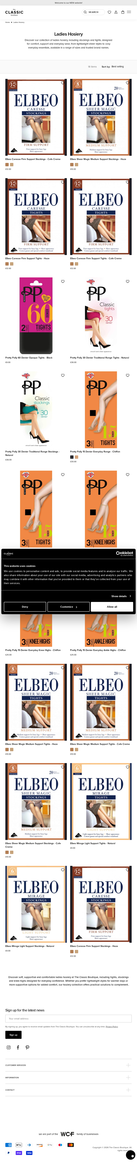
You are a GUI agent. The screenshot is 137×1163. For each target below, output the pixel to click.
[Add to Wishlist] (63, 83)
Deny (25, 606)
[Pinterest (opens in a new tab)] (27, 1047)
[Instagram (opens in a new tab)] (8, 1047)
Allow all (112, 606)
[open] (128, 1065)
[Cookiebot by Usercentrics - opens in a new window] (118, 553)
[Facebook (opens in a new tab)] (18, 1047)
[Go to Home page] (14, 12)
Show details (119, 596)
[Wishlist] (109, 12)
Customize (66, 606)
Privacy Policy (112, 1026)
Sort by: (106, 66)
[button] (129, 12)
